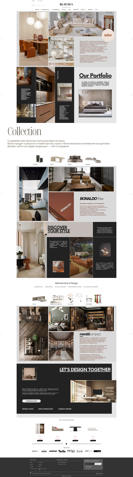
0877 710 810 (40, 0)
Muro (93, 436)
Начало (31, 462)
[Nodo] (40, 428)
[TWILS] (62, 451)
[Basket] (58, 428)
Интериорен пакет (45, 9)
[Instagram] (101, 0)
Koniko (75, 436)
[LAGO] (97, 451)
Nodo (40, 436)
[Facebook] (98, 0)
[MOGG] (71, 451)
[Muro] (93, 428)
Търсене (31, 464)
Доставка (31, 466)
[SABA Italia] (44, 451)
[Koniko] (75, 428)
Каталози (64, 9)
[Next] (131, 39)
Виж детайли (40, 440)
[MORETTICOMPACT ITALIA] (88, 451)
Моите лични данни (99, 473)
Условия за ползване (33, 468)
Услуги (96, 9)
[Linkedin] (62, 466)
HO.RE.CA (83, 9)
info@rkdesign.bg (63, 462)
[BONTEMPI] (53, 451)
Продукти (37, 9)
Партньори (90, 9)
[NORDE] (79, 451)
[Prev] (2, 39)
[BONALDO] (35, 451)
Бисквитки (40, 462)
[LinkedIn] (99, 0)
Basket (57, 436)
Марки (40, 466)
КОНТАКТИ (75, 9)
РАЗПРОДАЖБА (56, 9)
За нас (69, 9)
